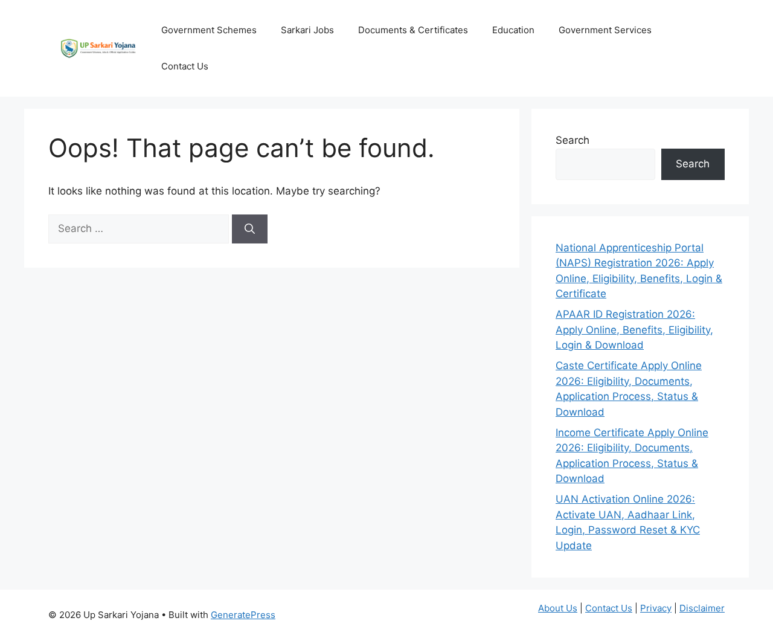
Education (513, 30)
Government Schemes (209, 30)
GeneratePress (243, 614)
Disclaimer (702, 608)
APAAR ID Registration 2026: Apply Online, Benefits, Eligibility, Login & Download (634, 329)
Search (572, 140)
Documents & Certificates (413, 30)
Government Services (605, 30)
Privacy (656, 608)
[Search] (250, 228)
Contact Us (184, 66)
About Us (557, 608)
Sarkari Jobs (307, 30)
